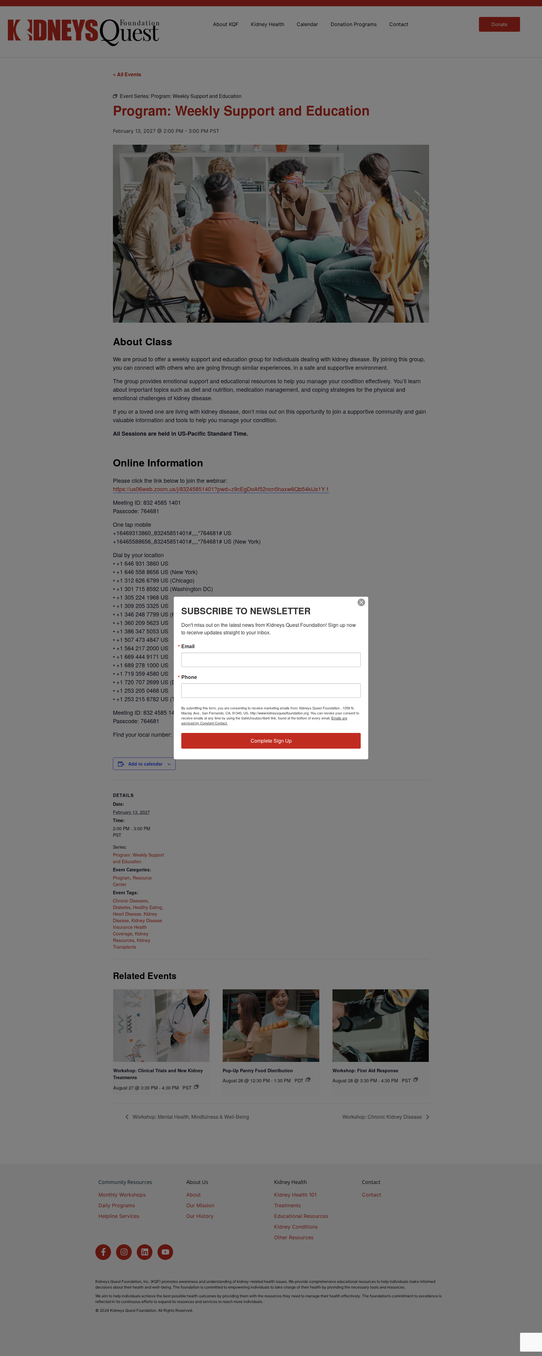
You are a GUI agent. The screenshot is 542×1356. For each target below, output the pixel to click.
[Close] (361, 602)
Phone (189, 677)
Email (187, 646)
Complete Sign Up (271, 740)
